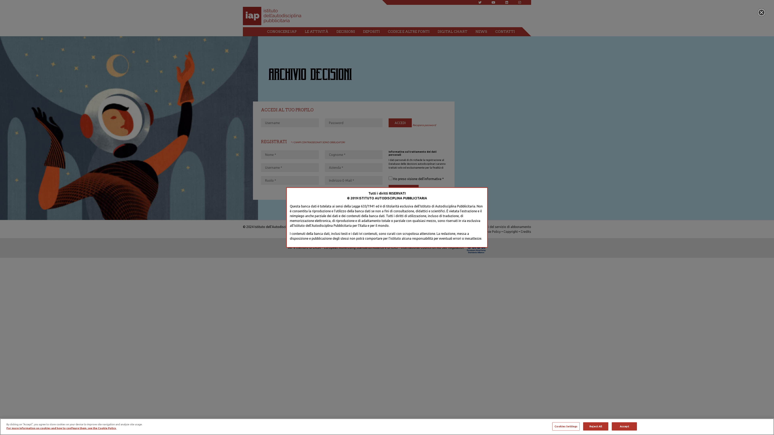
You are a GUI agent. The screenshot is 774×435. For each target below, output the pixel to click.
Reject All (595, 426)
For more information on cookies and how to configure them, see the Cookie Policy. (61, 428)
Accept (624, 426)
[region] (387, 426)
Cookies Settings (565, 426)
